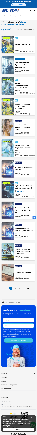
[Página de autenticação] (31, 10)
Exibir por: (20, 29)
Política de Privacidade (12, 421)
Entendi (18, 429)
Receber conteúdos (18, 340)
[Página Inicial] (3, 302)
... (23, 288)
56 (28, 288)
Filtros (7, 30)
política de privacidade (9, 336)
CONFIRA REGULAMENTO (25, 1)
